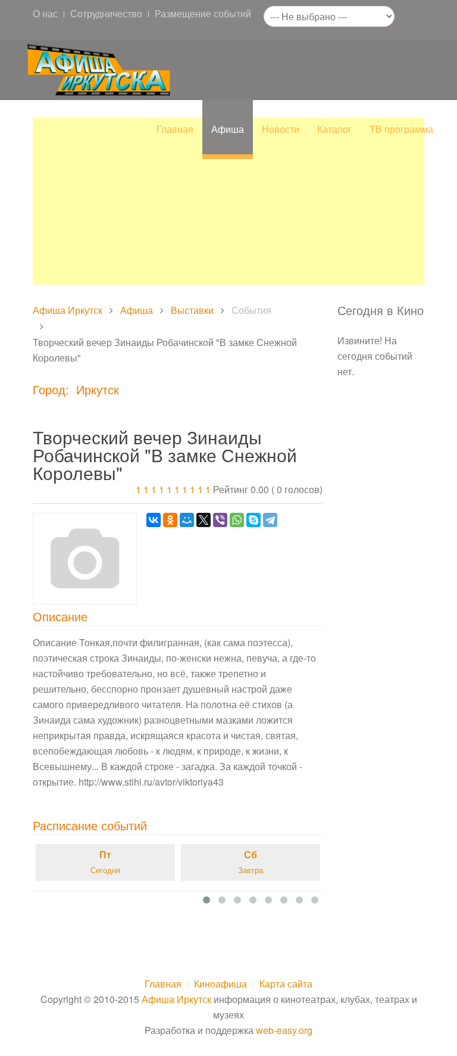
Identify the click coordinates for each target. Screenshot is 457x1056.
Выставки (192, 310)
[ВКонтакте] (153, 520)
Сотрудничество (106, 13)
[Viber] (220, 520)
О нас (45, 13)
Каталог (334, 129)
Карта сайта (285, 983)
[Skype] (253, 520)
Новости (280, 129)
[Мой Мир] (187, 520)
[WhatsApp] (237, 520)
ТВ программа (401, 129)
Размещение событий (203, 13)
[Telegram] (270, 520)
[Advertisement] (228, 201)
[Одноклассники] (170, 520)
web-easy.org (284, 1030)
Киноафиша (220, 983)
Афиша (227, 129)
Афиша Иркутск (67, 310)
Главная (174, 129)
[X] (203, 520)
